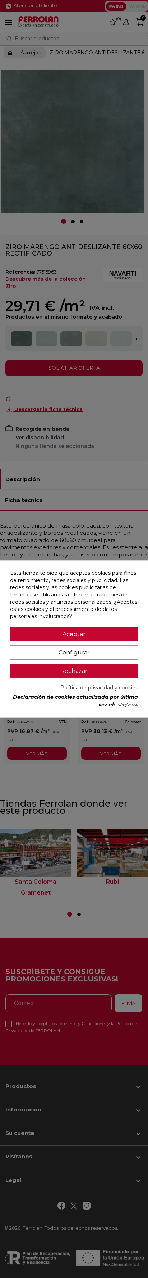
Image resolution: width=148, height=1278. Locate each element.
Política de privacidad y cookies (99, 687)
